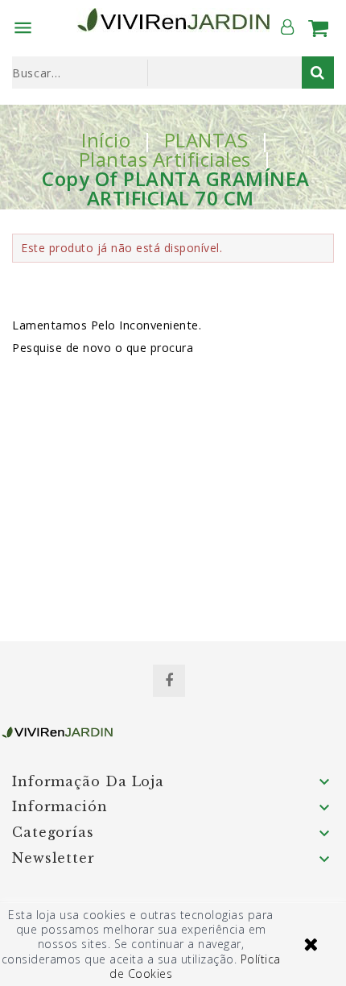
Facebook (169, 681)
